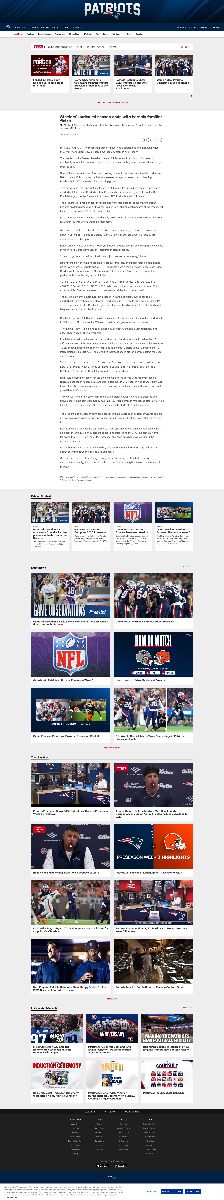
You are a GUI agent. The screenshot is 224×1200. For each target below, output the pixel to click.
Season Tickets (123, 1132)
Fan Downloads (149, 1137)
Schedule (99, 1145)
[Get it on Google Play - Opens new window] (120, 1167)
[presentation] (192, 96)
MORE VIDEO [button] (112, 999)
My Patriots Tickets (123, 1128)
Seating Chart (123, 1141)
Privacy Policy (13, 1197)
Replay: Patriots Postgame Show (58, 47)
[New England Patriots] (112, 1177)
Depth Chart (99, 1128)
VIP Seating (123, 1137)
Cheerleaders (75, 1149)
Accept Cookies (193, 1191)
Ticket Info (123, 1124)
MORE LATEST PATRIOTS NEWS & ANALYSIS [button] (112, 102)
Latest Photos (75, 1137)
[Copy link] (160, 140)
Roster (99, 1124)
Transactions (99, 1141)
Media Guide (149, 1145)
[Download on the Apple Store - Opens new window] (102, 1166)
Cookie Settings (150, 1191)
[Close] (220, 1191)
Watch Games (123, 1149)
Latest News (75, 1124)
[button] (105, 96)
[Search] (178, 27)
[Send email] (155, 141)
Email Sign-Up (149, 1132)
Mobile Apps (149, 1141)
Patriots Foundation (75, 1141)
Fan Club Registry (149, 1128)
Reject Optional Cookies (171, 1191)
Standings (99, 1149)
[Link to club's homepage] (7, 27)
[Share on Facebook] (145, 141)
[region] (112, 1191)
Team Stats (99, 1137)
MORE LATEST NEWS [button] (112, 748)
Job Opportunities (149, 1149)
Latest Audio (75, 1132)
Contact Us (149, 1154)
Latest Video (75, 1128)
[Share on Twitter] (150, 141)
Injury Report (99, 1132)
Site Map (75, 1154)
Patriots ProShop (149, 1124)
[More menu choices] (84, 27)
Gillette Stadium (123, 1145)
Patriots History (75, 1145)
